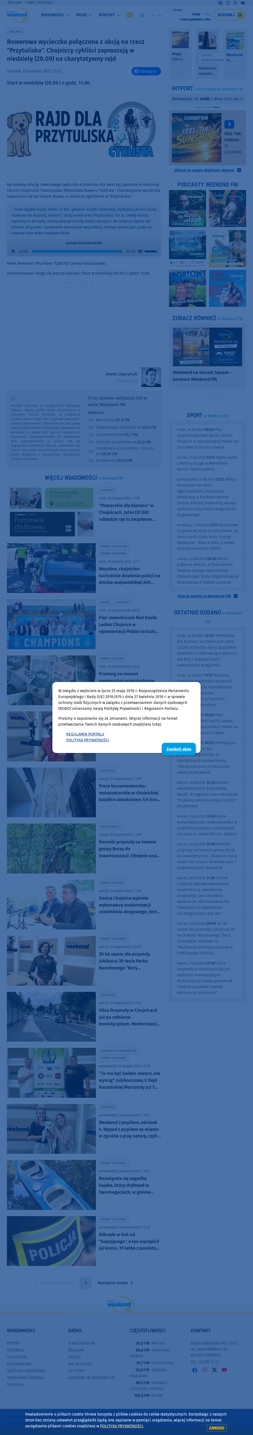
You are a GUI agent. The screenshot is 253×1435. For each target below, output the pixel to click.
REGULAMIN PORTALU (85, 734)
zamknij (216, 1427)
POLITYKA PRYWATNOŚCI (87, 740)
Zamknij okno (179, 749)
